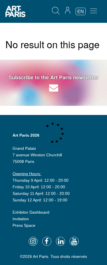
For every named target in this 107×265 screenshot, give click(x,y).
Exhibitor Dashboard (31, 212)
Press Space (24, 225)
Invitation (21, 219)
